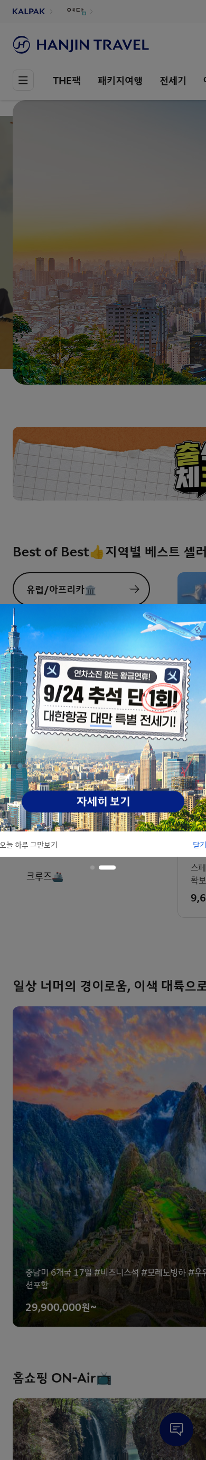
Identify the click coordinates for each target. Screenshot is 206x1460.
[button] (92, 867)
